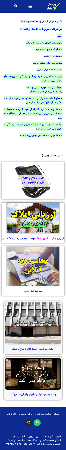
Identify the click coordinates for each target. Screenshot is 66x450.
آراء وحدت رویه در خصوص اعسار (46, 91)
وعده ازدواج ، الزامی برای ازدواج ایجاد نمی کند (33, 394)
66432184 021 (33, 183)
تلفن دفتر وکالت (33, 178)
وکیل (59, 21)
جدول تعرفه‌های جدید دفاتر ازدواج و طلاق (33, 349)
